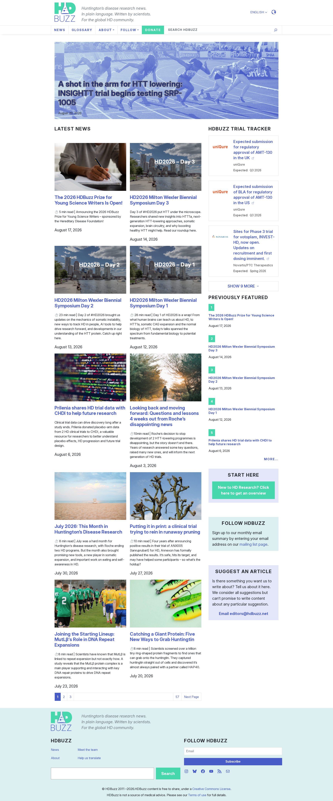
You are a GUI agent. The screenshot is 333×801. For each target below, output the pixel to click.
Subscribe (232, 761)
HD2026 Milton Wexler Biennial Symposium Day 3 (163, 200)
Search (168, 773)
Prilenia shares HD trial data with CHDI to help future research (90, 410)
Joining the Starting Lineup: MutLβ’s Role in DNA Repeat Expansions (84, 639)
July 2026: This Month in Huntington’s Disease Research (88, 529)
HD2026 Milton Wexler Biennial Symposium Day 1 (163, 303)
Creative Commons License (211, 789)
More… (271, 459)
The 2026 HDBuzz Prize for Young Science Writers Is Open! (88, 200)
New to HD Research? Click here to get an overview (243, 490)
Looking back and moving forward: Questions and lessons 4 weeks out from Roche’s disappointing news (164, 416)
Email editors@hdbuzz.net (243, 613)
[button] (260, 12)
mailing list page (253, 544)
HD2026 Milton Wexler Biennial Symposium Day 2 (88, 303)
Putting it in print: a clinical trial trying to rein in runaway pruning (165, 529)
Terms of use (197, 795)
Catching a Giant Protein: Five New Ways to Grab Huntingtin (162, 636)
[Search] (275, 30)
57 (177, 697)
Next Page (191, 697)
